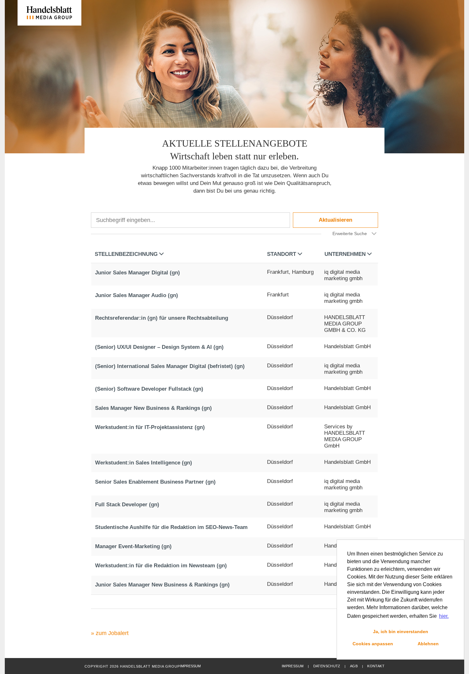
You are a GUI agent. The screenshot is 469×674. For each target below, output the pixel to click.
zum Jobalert (112, 633)
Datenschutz (326, 666)
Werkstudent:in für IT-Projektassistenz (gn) (150, 427)
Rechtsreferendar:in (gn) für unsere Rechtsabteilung (161, 318)
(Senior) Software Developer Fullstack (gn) (149, 389)
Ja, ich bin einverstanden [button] (400, 631)
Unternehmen (345, 254)
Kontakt (375, 666)
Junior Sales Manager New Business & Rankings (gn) (162, 585)
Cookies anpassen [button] (373, 643)
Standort (281, 254)
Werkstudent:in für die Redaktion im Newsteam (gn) (161, 566)
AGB (354, 666)
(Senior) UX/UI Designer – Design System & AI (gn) (159, 347)
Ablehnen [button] (428, 643)
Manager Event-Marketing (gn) (133, 546)
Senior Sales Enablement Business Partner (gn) (155, 482)
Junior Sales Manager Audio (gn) (136, 295)
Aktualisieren (335, 220)
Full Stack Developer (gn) (127, 505)
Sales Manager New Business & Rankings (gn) (153, 408)
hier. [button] (444, 616)
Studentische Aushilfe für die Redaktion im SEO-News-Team (171, 527)
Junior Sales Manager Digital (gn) (137, 273)
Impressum (292, 666)
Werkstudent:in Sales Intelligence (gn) (143, 463)
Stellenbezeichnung (126, 254)
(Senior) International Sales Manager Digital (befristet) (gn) (170, 366)
